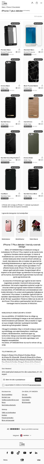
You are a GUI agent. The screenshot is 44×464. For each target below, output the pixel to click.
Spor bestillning (7, 394)
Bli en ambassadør (8, 420)
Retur (4, 402)
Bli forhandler (26, 402)
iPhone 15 (23, 359)
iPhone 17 (5, 355)
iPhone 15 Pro (30, 359)
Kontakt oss (6, 397)
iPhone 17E (7, 357)
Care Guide (25, 400)
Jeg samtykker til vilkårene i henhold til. (23, 385)
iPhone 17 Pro (13, 355)
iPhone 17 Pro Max (24, 355)
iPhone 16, (23, 357)
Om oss (24, 394)
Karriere (4, 415)
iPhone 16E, (15, 357)
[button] (22, 428)
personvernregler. (35, 385)
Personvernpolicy (7, 418)
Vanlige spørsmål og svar (10, 400)
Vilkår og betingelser (9, 412)
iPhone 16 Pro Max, (13, 359)
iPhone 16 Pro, (31, 357)
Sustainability (26, 397)
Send (38, 379)
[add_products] (19, 49)
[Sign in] (32, 3)
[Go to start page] (4, 3)
